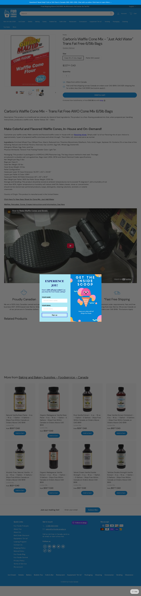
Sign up (54, 315)
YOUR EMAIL (46, 305)
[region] (70, 2)
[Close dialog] (100, 276)
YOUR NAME (46, 297)
